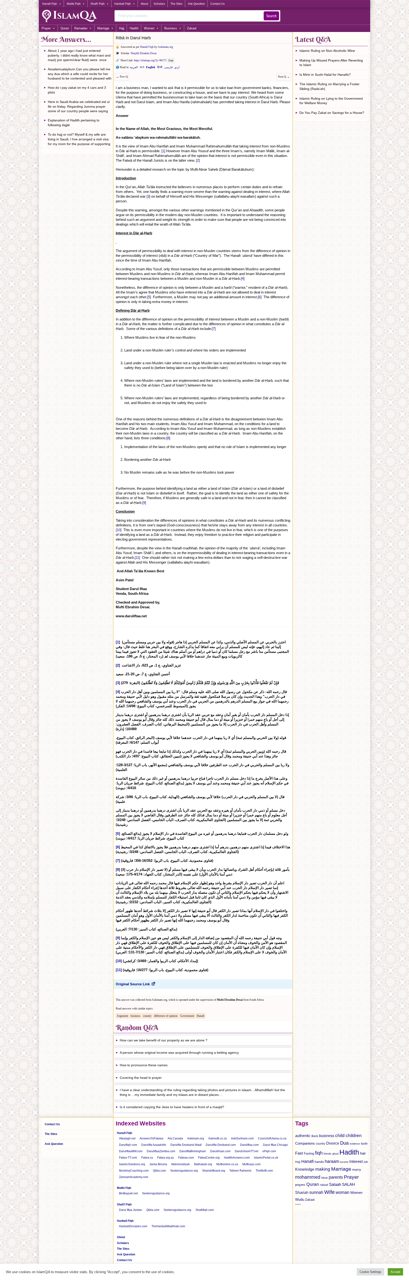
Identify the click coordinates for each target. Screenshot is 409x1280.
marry (356, 1169)
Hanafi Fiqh (49, 3)
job (366, 1161)
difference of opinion (166, 1016)
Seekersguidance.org (184, 1170)
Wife (329, 1192)
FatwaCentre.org (209, 1157)
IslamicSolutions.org (132, 1164)
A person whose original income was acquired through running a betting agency (179, 1052)
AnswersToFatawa (151, 1138)
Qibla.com (159, 1170)
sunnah (316, 1192)
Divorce (332, 1143)
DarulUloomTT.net (246, 1151)
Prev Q (122, 76)
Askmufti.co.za (217, 1138)
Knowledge (304, 1169)
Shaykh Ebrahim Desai (143, 53)
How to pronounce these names (144, 1065)
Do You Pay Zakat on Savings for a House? (331, 113)
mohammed (307, 1177)
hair (363, 1153)
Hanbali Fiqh (122, 3)
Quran (65, 28)
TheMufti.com (264, 1170)
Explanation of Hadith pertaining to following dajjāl (73, 122)
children (354, 1135)
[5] (149, 297)
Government (187, 1016)
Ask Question (196, 3)
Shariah (301, 1192)
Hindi (159, 68)
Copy (170, 60)
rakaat (324, 1185)
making (322, 1169)
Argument (122, 1016)
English (150, 68)
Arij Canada (175, 1138)
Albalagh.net (127, 1138)
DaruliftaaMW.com (130, 1151)
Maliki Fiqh (74, 3)
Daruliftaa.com (249, 1145)
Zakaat (191, 28)
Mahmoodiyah (180, 1164)
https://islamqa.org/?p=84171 (150, 60)
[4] (243, 278)
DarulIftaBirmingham (192, 1151)
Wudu (299, 1199)
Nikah (324, 1177)
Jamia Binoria (158, 1164)
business (135, 1016)
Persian (168, 68)
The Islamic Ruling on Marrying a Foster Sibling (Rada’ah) (329, 86)
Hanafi (200, 1016)
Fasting (309, 1153)
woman (342, 1192)
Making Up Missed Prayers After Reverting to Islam (331, 62)
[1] (163, 151)
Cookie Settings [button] (370, 1272)
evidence (355, 1143)
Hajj (121, 28)
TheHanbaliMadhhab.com (168, 1226)
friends (327, 1153)
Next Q (284, 76)
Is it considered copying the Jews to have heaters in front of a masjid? (172, 1107)
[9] (144, 503)
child (340, 1135)
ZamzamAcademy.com (133, 1177)
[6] (260, 297)
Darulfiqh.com (128, 1145)
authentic (303, 1135)
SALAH (348, 1184)
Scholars (159, 3)
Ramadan (80, 28)
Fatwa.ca (147, 1157)
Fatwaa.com (186, 1157)
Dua (344, 1143)
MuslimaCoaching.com (134, 1170)
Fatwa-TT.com (128, 1157)
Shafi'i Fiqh (97, 3)
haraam (332, 1161)
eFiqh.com (269, 1151)
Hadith (134, 28)
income (344, 1161)
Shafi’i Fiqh (124, 1204)
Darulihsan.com (220, 1151)
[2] (198, 160)
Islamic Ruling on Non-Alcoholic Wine (327, 51)
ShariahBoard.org (213, 1170)
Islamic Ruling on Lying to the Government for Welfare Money (331, 101)
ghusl (335, 1153)
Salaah (335, 1184)
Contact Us (217, 3)
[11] (137, 558)
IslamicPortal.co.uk (266, 1157)
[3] (148, 196)
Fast (299, 1153)
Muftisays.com (251, 1164)
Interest (356, 1161)
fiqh (319, 1153)
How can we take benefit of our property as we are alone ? (163, 1040)
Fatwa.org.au (165, 1157)
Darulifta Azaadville (153, 1145)
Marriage (103, 28)
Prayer (46, 28)
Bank (314, 1136)
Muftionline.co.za (227, 1164)
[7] (214, 329)
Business (170, 28)
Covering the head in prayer (141, 1078)
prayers (300, 1185)
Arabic (134, 68)
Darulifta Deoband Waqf (185, 1145)
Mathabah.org (203, 1164)
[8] (168, 438)
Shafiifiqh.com (205, 1210)
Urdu (177, 68)
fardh (364, 1143)
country (147, 1016)
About (144, 3)
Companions (305, 1143)
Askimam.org (165, 47)
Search (271, 16)
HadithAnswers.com (237, 1157)
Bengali (142, 68)
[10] (118, 530)
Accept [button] (395, 1272)
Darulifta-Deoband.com (221, 1145)
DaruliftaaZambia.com (161, 1151)
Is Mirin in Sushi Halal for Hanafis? (325, 74)
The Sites (176, 3)
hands (319, 1162)
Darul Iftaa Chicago (275, 1145)
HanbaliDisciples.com (133, 1226)
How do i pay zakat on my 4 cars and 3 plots (77, 90)
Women (149, 28)
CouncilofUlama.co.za (272, 1138)
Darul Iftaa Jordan (130, 1210)
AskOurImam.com (242, 1138)
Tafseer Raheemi (240, 1170)
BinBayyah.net (128, 1193)
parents (336, 1177)
